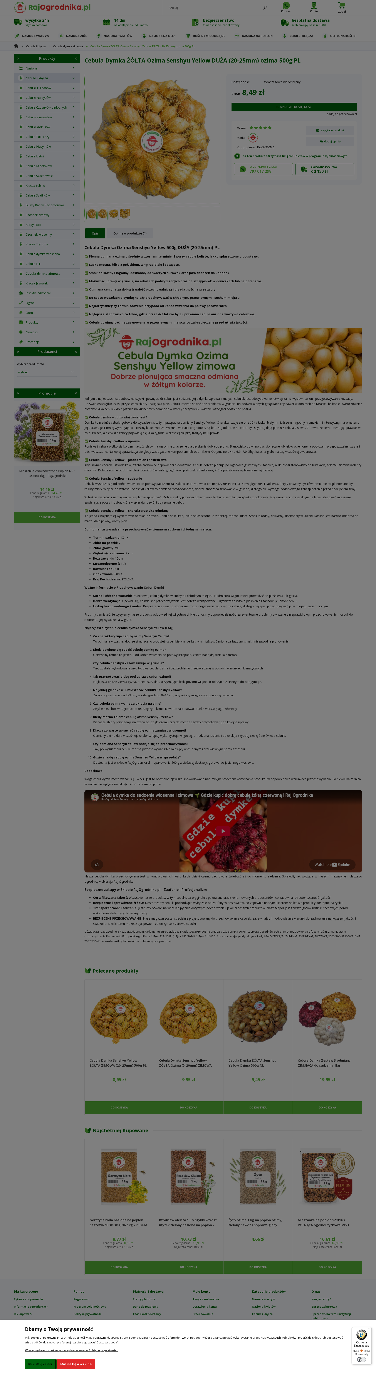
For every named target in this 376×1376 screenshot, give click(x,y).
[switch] (361, 1359)
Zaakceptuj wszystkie (76, 1364)
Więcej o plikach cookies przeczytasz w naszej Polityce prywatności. (71, 1350)
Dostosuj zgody (40, 1364)
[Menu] (369, 1329)
